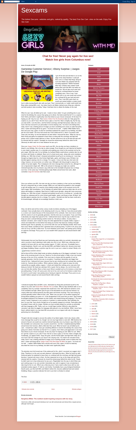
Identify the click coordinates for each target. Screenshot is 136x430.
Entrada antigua (76, 389)
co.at (98, 346)
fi (107, 344)
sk (95, 348)
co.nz (112, 351)
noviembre (95, 227)
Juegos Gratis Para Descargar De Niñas (52, 341)
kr (103, 344)
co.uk (108, 350)
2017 (91, 329)
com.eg (108, 351)
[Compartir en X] (35, 382)
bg (99, 344)
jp (98, 350)
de (89, 348)
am (94, 350)
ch (105, 350)
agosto (94, 234)
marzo (94, 311)
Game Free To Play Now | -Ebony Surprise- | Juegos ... (100, 283)
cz (89, 346)
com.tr (101, 351)
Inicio (53, 389)
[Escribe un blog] (33, 382)
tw (92, 350)
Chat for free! (50, 56)
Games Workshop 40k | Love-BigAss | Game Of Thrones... (102, 255)
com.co (90, 351)
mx (111, 348)
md (103, 348)
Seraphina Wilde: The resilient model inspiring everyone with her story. (47, 399)
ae (89, 350)
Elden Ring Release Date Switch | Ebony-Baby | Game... (101, 275)
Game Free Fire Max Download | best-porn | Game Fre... (102, 243)
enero (93, 316)
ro (105, 344)
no (113, 348)
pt (114, 344)
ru (93, 348)
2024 (91, 220)
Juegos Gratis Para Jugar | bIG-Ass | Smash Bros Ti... (101, 263)
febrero (94, 313)
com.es (111, 344)
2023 (91, 222)
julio (93, 237)
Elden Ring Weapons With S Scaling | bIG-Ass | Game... (102, 271)
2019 (91, 324)
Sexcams (35, 10)
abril (93, 308)
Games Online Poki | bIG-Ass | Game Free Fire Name (102, 259)
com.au (103, 346)
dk (91, 346)
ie (92, 344)
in (93, 351)
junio (93, 304)
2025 (91, 217)
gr (94, 346)
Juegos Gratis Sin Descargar (36, 146)
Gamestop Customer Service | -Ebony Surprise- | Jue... (102, 287)
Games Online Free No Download (53, 119)
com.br (108, 346)
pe (89, 353)
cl (101, 344)
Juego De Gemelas (34, 172)
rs (104, 351)
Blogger (78, 416)
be (112, 346)
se (101, 348)
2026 (91, 215)
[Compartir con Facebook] (37, 382)
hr (111, 350)
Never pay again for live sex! (76, 56)
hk (91, 353)
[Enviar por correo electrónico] (31, 382)
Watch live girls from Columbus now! (68, 59)
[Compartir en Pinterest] (39, 382)
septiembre (95, 232)
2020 (91, 322)
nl (96, 350)
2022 (91, 225)
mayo (93, 306)
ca (108, 348)
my (106, 348)
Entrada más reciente (28, 389)
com (89, 344)
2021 (91, 319)
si (98, 348)
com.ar (96, 344)
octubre (94, 229)
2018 (91, 326)
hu (96, 351)
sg (101, 350)
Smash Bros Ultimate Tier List (44, 286)
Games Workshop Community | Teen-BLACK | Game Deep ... (102, 251)
